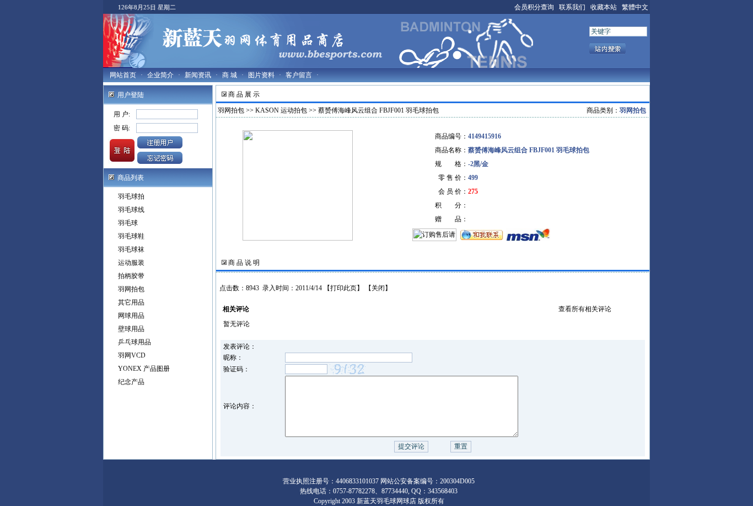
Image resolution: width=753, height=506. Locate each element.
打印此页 (343, 288)
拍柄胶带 (131, 276)
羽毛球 (128, 223)
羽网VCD (132, 355)
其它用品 (131, 302)
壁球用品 (131, 329)
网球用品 (131, 315)
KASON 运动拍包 (281, 110)
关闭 (378, 288)
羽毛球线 (131, 210)
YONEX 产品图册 (144, 368)
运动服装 (131, 263)
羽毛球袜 (131, 249)
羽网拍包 (131, 289)
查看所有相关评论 (584, 309)
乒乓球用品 (134, 342)
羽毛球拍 (131, 196)
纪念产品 (131, 382)
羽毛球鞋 (131, 236)
